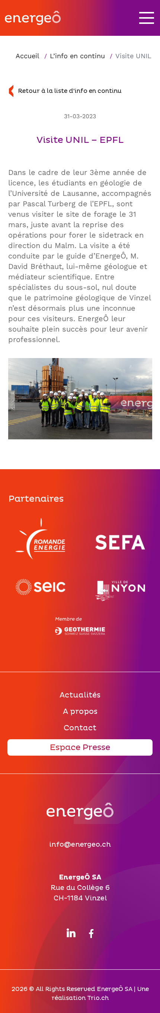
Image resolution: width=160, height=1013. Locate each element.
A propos (80, 711)
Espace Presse (80, 747)
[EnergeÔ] (80, 814)
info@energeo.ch (80, 844)
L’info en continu (77, 56)
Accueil (28, 56)
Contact (80, 728)
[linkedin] (71, 933)
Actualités (80, 695)
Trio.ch (98, 998)
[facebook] (91, 932)
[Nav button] (146, 18)
